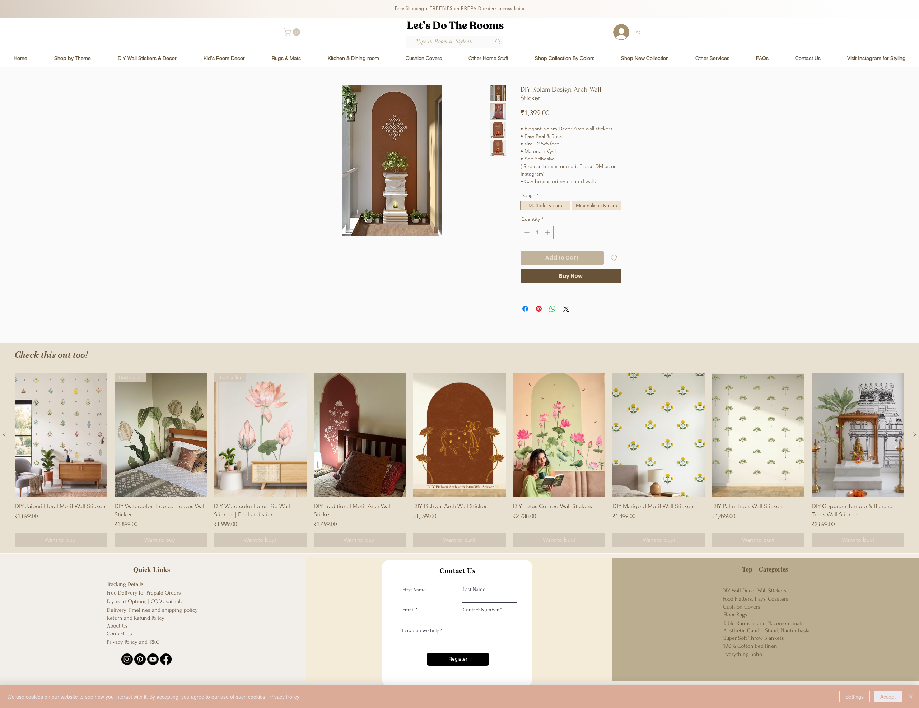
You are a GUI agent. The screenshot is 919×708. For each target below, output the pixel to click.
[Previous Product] (4, 434)
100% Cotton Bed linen (750, 646)
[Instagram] (127, 659)
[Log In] (618, 32)
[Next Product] (914, 434)
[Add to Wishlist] (614, 258)
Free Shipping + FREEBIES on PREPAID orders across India (459, 8)
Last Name (474, 589)
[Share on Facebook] (525, 308)
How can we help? (422, 630)
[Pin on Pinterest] (539, 308)
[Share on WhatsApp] (552, 308)
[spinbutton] (537, 232)
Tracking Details (125, 584)
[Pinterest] (140, 659)
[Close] (910, 696)
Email (408, 609)
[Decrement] (526, 232)
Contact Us (119, 633)
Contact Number (481, 609)
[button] (293, 32)
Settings (854, 696)
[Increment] (548, 232)
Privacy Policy (283, 696)
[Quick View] (61, 435)
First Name (414, 589)
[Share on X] (566, 308)
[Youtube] (153, 659)
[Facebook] (166, 659)
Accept (888, 696)
